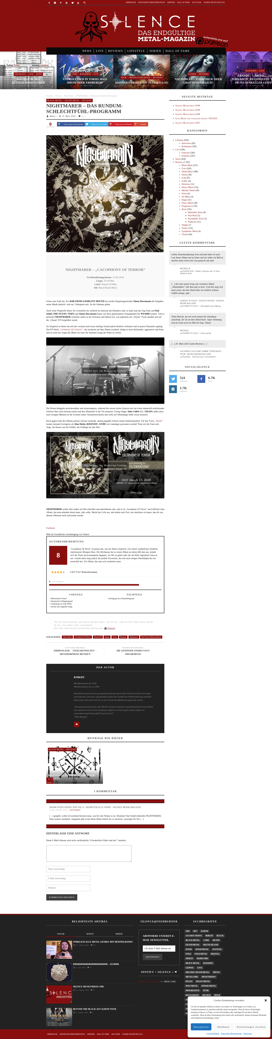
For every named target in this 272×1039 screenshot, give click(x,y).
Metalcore (192, 977)
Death (216, 940)
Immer (119, 934)
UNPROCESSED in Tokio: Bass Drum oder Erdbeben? (85, 81)
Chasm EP (98, 637)
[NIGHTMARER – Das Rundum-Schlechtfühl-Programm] (105, 193)
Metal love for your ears (149, 981)
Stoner (184, 228)
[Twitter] (72, 2)
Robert (53, 116)
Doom (184, 175)
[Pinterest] (61, 2)
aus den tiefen (194, 936)
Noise (184, 193)
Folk (124, 77)
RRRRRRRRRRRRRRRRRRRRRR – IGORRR (96, 964)
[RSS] (66, 2)
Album (204, 931)
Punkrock (192, 222)
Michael (184, 330)
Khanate (123, 637)
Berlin (209, 936)
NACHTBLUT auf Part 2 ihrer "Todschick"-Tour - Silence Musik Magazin (201, 352)
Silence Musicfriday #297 (187, 123)
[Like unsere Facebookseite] (201, 379)
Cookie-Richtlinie (212, 1033)
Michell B (185, 268)
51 (94, 945)
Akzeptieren (201, 1027)
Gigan (107, 637)
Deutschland (210, 945)
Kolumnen (186, 146)
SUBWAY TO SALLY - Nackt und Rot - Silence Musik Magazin (202, 302)
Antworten (75, 810)
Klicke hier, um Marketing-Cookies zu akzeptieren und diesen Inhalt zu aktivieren (105, 372)
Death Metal (72, 100)
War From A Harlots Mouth (151, 637)
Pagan (184, 200)
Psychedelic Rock (196, 219)
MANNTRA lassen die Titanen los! (141, 82)
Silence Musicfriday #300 (187, 105)
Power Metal (187, 203)
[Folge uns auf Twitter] (173, 379)
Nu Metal (186, 197)
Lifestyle (179, 140)
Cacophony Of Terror (83, 637)
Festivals (20, 74)
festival (217, 949)
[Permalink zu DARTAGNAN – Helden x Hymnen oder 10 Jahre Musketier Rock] (175, 270)
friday (189, 958)
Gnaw (115, 637)
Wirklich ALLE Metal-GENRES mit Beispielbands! (103, 942)
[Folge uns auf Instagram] (173, 389)
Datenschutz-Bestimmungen (231, 1033)
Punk (206, 990)
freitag (215, 954)
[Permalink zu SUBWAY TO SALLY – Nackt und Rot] (175, 332)
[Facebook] (49, 2)
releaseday (192, 995)
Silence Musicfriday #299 (187, 110)
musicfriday (209, 977)
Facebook (50, 528)
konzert (208, 963)
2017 (195, 931)
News (39, 74)
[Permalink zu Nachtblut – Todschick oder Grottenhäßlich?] (175, 353)
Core (74, 74)
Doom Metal (202, 949)
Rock (184, 209)
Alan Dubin (67, 637)
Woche (61, 934)
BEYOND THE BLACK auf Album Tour (94, 1009)
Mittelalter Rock (139, 77)
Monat (90, 934)
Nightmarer (134, 637)
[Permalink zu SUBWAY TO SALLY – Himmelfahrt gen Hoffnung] (175, 302)
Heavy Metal (187, 187)
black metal (193, 940)
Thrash (185, 234)
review (207, 995)
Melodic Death (188, 190)
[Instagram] (55, 2)
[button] (265, 1000)
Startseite (49, 96)
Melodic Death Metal (197, 972)
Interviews (186, 143)
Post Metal (192, 986)
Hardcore (186, 184)
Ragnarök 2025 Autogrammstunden (28, 81)
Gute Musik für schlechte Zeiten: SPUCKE (196, 118)
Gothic (192, 74)
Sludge (185, 225)
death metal (193, 945)
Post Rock (192, 215)
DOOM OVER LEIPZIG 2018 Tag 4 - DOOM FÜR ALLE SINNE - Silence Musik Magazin (95, 807)
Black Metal (68, 96)
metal (216, 972)
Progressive (187, 206)
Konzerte (85, 74)
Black (220, 936)
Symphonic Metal (189, 231)
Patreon (111, 628)
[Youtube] (78, 2)
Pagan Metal (203, 981)
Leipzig (190, 968)
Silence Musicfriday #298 (187, 114)
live (199, 968)
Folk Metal (201, 954)
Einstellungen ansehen (251, 1027)
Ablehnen (223, 1027)
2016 (188, 931)
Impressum (248, 1033)
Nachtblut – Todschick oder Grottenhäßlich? (198, 81)
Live (30, 74)
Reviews (157, 77)
